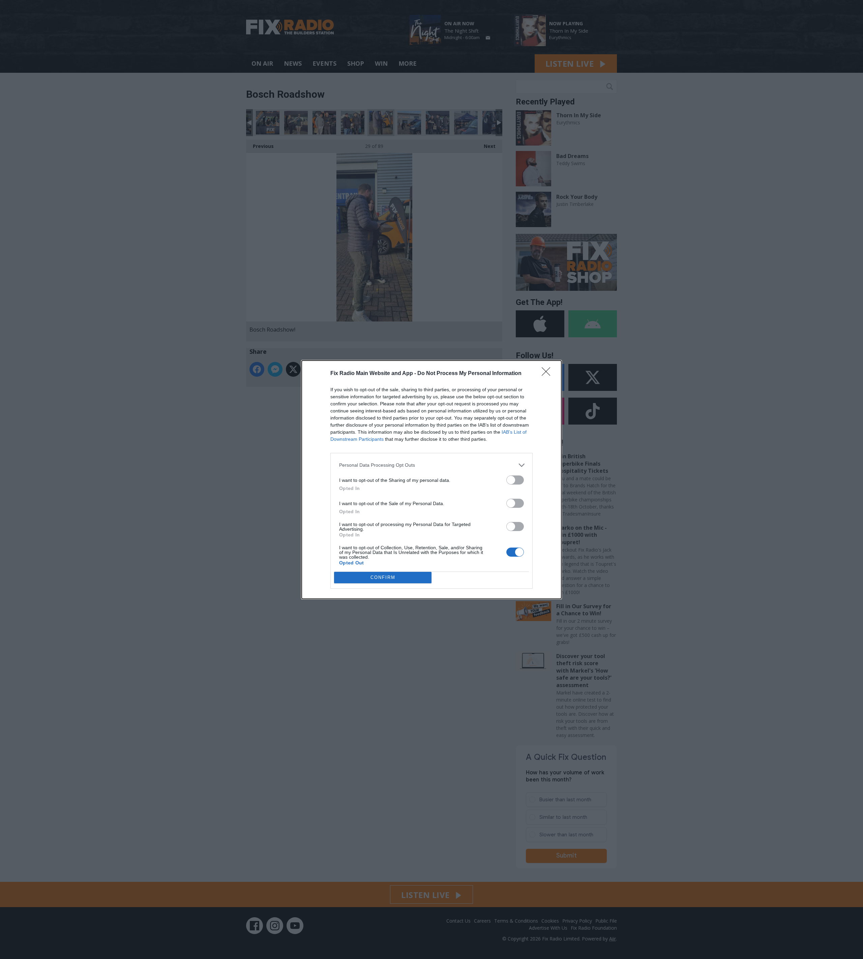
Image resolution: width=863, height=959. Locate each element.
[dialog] (431, 480)
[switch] (515, 480)
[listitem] (431, 465)
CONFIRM (382, 577)
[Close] (548, 373)
